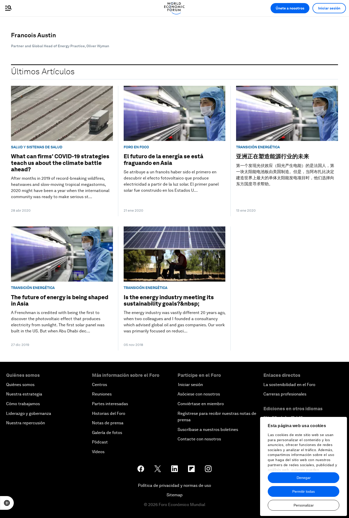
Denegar (304, 478)
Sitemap (175, 494)
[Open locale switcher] (7, 503)
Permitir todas (303, 491)
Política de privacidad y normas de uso (174, 485)
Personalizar (304, 505)
